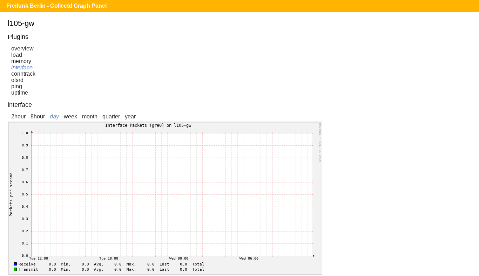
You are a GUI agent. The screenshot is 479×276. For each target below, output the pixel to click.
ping (16, 86)
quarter (111, 116)
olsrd (17, 80)
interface (22, 67)
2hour (18, 116)
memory (21, 61)
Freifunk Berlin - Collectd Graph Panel (56, 6)
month (89, 116)
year (130, 116)
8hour (38, 116)
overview (22, 48)
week (70, 116)
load (16, 55)
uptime (19, 93)
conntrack (23, 74)
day (54, 116)
